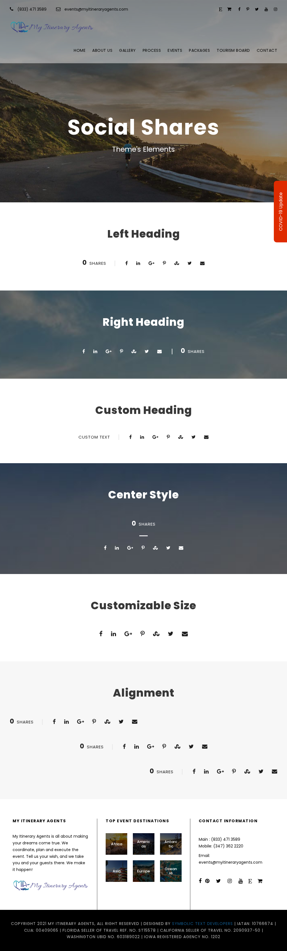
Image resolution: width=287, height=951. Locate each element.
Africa (116, 844)
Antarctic (171, 844)
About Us (102, 50)
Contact (267, 50)
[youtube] (266, 9)
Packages (199, 50)
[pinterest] (247, 9)
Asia (117, 871)
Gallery (127, 50)
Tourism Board (233, 50)
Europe (143, 871)
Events (175, 50)
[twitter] (257, 9)
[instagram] (275, 9)
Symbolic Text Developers (202, 923)
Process (152, 50)
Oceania (171, 871)
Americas (143, 844)
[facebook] (239, 9)
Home (79, 50)
